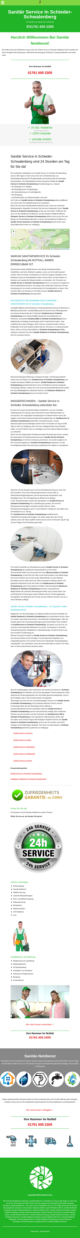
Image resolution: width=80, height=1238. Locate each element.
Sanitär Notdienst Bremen (19, 1215)
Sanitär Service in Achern (22, 761)
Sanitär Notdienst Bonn (25, 1219)
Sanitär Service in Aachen (22, 733)
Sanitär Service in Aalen (22, 740)
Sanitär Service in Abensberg (24, 747)
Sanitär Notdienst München (22, 1210)
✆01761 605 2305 (40, 27)
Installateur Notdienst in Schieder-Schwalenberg (28, 779)
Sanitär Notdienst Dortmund (51, 1212)
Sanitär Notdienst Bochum (51, 1217)
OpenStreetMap (65, 249)
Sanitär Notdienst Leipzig (39, 1215)
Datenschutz (44, 1231)
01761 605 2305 (40, 73)
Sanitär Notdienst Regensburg (46, 1219)
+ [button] (13, 231)
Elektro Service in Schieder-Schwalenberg (26, 773)
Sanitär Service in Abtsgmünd (24, 754)
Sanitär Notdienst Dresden (59, 1215)
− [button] (13, 235)
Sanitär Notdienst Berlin (54, 1208)
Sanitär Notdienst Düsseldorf (29, 1212)
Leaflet (52, 249)
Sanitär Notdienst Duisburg (31, 1217)
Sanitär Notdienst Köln (41, 1210)
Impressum (35, 1231)
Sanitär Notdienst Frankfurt (60, 1210)
